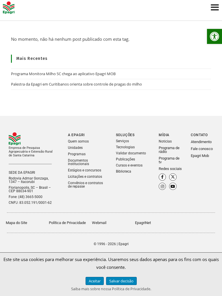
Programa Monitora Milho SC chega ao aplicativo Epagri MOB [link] (63, 73)
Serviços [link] (122, 141)
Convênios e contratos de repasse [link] (85, 184)
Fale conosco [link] (202, 149)
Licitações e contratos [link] (85, 177)
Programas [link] (77, 154)
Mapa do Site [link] (16, 223)
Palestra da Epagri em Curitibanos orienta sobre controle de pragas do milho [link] (76, 84)
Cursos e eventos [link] (129, 165)
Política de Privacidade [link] (67, 223)
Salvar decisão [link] (121, 281)
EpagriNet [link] (143, 223)
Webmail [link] (99, 223)
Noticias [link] (165, 141)
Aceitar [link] (95, 281)
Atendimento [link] (201, 142)
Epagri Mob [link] (200, 155)
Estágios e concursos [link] (84, 170)
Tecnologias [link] (125, 147)
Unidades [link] (75, 148)
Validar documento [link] (131, 153)
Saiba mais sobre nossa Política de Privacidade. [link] (111, 288)
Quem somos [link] (78, 141)
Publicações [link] (125, 159)
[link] (214, 36)
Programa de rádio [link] (169, 150)
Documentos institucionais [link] (78, 162)
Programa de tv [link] (169, 160)
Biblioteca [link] (123, 171)
